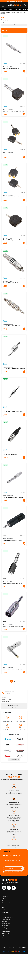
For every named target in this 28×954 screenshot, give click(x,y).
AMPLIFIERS (18, 9)
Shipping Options (6, 925)
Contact (4, 909)
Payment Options (6, 923)
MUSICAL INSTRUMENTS (6, 9)
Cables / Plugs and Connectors (17, 12)
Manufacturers (5, 915)
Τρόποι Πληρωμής (6, 701)
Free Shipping (5, 928)
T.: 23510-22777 (14, 707)
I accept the (12, 872)
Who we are (4, 896)
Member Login (5, 933)
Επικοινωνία (5, 697)
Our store (4, 898)
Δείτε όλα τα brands (14, 759)
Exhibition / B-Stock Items (8, 903)
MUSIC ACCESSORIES (7, 12)
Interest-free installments (8, 917)
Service (4, 905)
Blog (3, 907)
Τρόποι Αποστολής (6, 699)
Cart (3, 935)
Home (2, 12)
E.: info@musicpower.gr (14, 705)
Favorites (4, 938)
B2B (3, 900)
